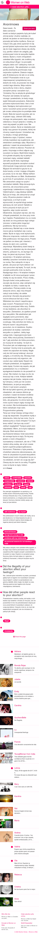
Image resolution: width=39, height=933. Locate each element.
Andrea (17, 832)
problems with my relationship (15, 538)
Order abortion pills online (27, 915)
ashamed (8, 487)
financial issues (10, 532)
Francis (17, 741)
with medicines (10, 512)
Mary (16, 784)
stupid (26, 484)
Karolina (17, 796)
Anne (16, 898)
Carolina (17, 705)
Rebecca (18, 874)
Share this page (20, 636)
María (16, 820)
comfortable (17, 478)
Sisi (15, 808)
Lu (15, 729)
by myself (22, 512)
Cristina (17, 886)
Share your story (29, 28)
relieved (30, 481)
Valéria (17, 846)
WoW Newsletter (26, 923)
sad (30, 487)
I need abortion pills (19, 6)
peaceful (28, 478)
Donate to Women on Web (9, 924)
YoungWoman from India (24, 753)
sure (16, 487)
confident (8, 484)
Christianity (9, 631)
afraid (23, 487)
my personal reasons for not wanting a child (18, 542)
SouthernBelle (20, 717)
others (7, 478)
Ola (15, 860)
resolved (20, 481)
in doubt (18, 484)
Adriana (17, 651)
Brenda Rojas (20, 665)
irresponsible (9, 481)
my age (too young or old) (14, 535)
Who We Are (6, 914)
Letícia (17, 768)
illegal (7, 621)
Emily (16, 691)
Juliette (17, 679)
